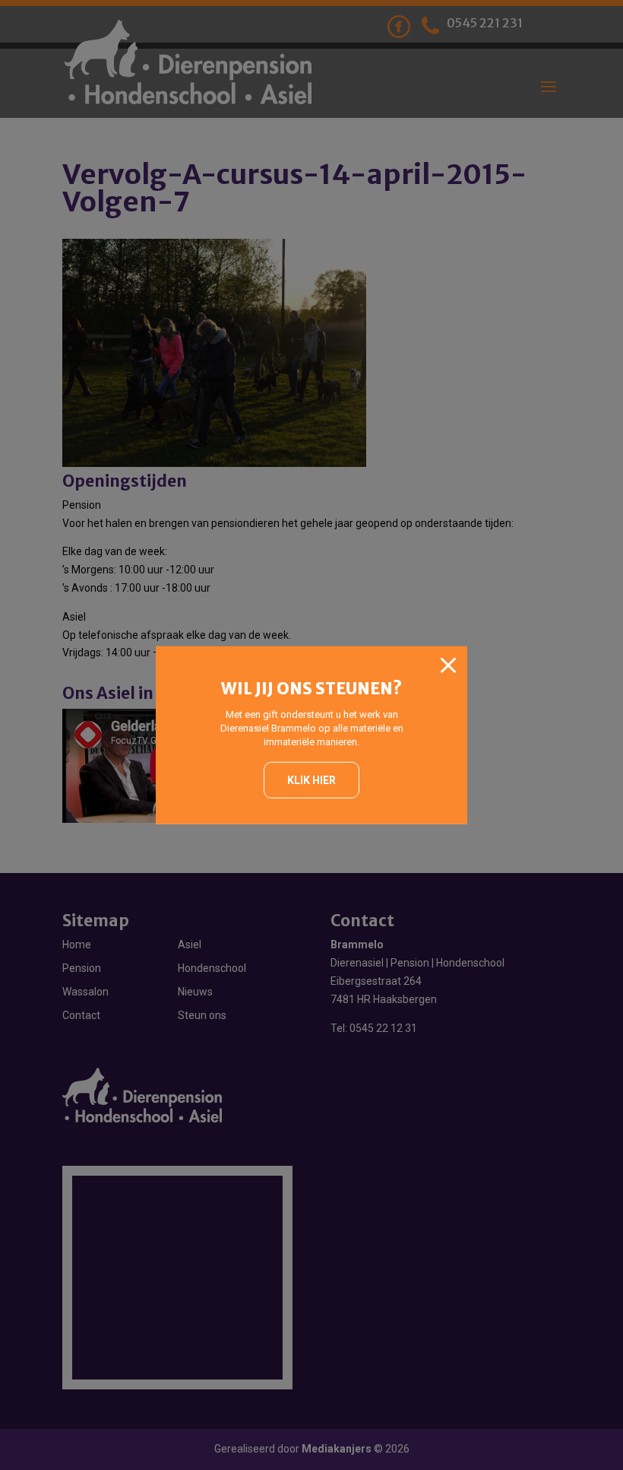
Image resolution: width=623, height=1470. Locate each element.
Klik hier (311, 780)
